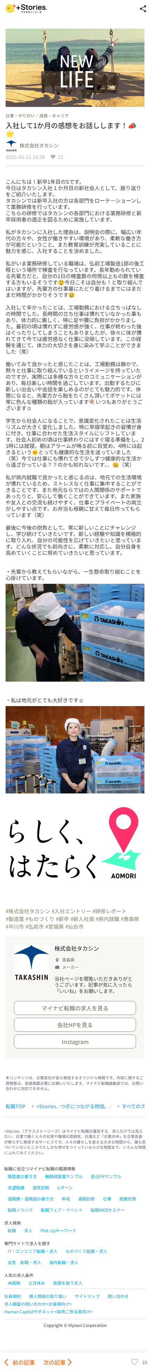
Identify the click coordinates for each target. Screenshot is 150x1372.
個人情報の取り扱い (48, 1296)
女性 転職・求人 (24, 1262)
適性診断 (40, 1187)
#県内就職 (107, 918)
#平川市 (15, 926)
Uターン (65, 1187)
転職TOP (15, 1106)
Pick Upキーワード (58, 1230)
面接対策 (127, 1199)
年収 (66, 1199)
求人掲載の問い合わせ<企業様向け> (38, 1304)
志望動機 (16, 1187)
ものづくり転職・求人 (86, 1251)
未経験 (14, 1283)
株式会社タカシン (39, 146)
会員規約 (12, 1296)
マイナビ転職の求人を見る (75, 1008)
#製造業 (15, 918)
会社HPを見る (75, 1025)
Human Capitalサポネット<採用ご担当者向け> (48, 1311)
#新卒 (62, 918)
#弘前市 (34, 926)
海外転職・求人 (63, 1262)
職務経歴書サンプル (64, 1176)
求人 (28, 1230)
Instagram (75, 1041)
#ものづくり (39, 918)
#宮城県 (54, 926)
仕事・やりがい (20, 115)
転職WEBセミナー (108, 1210)
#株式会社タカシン (28, 911)
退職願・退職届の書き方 (31, 1199)
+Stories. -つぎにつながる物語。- (73, 1106)
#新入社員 (82, 918)
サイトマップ (87, 1296)
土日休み (36, 1283)
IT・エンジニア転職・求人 (33, 1251)
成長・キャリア (54, 115)
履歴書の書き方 (22, 1176)
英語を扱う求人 (67, 1283)
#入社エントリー (71, 911)
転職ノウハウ (20, 1210)
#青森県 (130, 918)
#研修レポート (109, 911)
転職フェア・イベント (62, 1210)
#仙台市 (74, 926)
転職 (12, 1230)
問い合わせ (118, 1296)
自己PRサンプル (106, 1176)
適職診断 (86, 1199)
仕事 (107, 1199)
